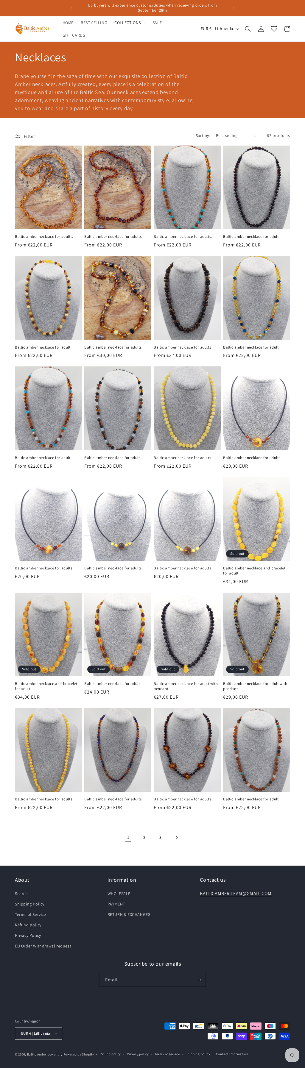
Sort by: (203, 135)
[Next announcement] (233, 8)
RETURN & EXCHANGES (129, 914)
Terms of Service (30, 914)
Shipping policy (198, 1054)
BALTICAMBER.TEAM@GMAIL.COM (236, 893)
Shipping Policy (29, 904)
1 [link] (128, 837)
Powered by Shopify (78, 1054)
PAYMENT (116, 904)
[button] (130, 22)
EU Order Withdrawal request (43, 946)
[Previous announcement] (71, 8)
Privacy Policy (28, 935)
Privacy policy (138, 1054)
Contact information (232, 1054)
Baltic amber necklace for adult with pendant (186, 686)
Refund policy (28, 925)
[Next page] (176, 837)
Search (21, 893)
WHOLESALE (119, 893)
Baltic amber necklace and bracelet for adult (254, 571)
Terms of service (167, 1054)
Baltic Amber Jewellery (45, 1054)
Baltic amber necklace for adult (251, 236)
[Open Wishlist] (274, 28)
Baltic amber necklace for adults (112, 236)
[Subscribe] (199, 980)
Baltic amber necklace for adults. (44, 236)
